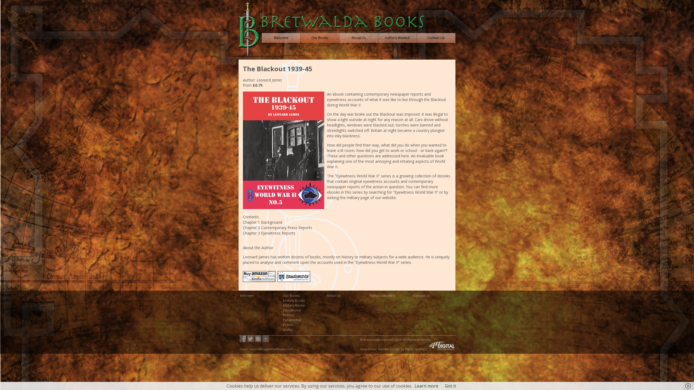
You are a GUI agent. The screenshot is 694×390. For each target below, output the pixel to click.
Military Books (294, 305)
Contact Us (421, 295)
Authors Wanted (382, 295)
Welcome (247, 295)
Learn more (426, 386)
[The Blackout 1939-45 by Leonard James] (260, 282)
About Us (333, 295)
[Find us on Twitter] (250, 339)
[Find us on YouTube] (265, 339)
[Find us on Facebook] (243, 339)
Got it (450, 386)
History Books (294, 300)
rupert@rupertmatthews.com (271, 349)
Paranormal (292, 320)
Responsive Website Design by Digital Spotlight (394, 349)
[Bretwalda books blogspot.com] (258, 339)
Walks (287, 329)
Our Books (291, 295)
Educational (292, 310)
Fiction (288, 325)
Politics (288, 315)
